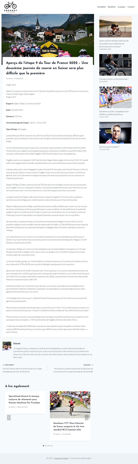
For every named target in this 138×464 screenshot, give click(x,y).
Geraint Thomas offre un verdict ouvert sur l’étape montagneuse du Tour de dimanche (22, 368)
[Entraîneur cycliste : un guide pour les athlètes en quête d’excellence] (117, 97)
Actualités (101, 7)
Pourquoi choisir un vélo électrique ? (113, 79)
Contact (131, 7)
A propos (121, 7)
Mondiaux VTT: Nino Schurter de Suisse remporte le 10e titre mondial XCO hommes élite (68, 426)
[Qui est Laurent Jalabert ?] (117, 133)
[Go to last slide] (9, 417)
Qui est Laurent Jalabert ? (109, 147)
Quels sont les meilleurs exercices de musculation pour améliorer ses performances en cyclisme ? (114, 44)
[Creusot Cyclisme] (11, 7)
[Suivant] (87, 417)
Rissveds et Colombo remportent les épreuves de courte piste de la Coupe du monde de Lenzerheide (73, 368)
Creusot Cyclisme (61, 458)
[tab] (43, 445)
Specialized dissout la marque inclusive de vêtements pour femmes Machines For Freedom (24, 399)
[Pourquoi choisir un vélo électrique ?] (117, 65)
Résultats (112, 7)
